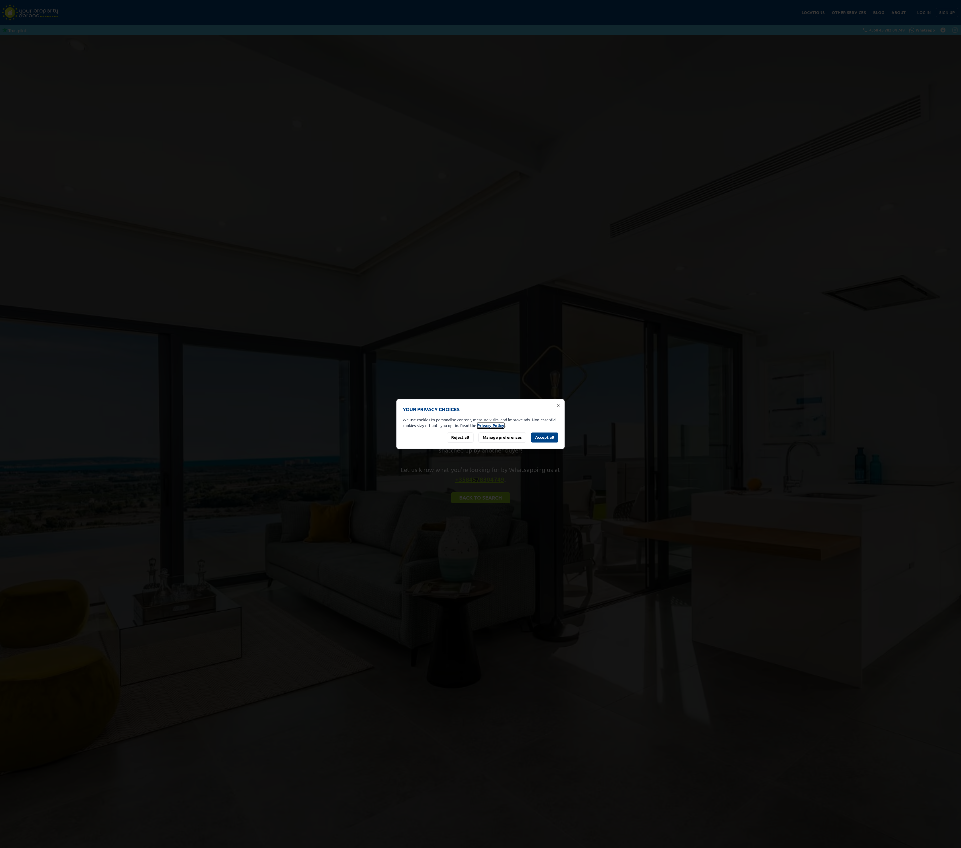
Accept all (544, 437)
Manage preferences (502, 437)
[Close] (558, 405)
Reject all (460, 437)
